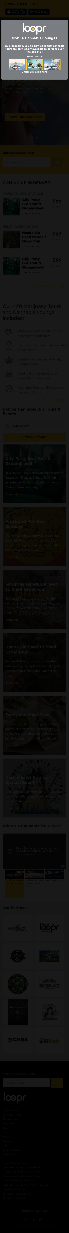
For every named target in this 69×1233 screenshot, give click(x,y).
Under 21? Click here (34, 72)
